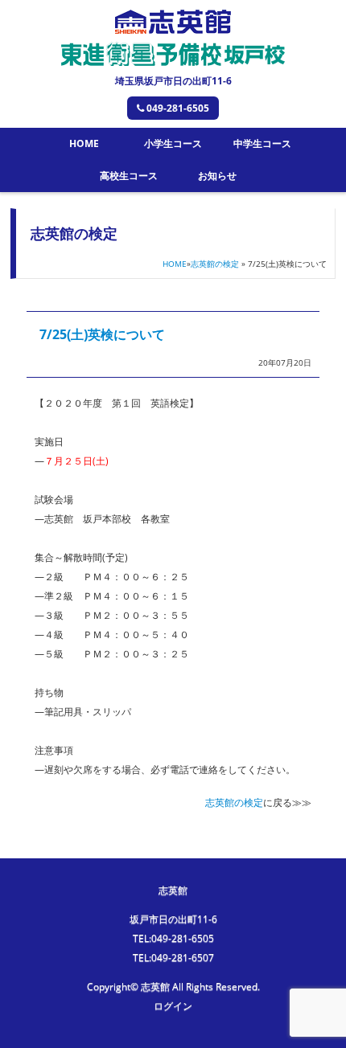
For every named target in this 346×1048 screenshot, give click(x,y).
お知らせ (217, 175)
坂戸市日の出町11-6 (173, 919)
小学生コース (173, 143)
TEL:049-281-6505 (173, 938)
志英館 (173, 890)
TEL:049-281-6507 (173, 957)
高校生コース (129, 175)
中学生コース (262, 143)
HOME (84, 143)
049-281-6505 (177, 108)
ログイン (173, 1006)
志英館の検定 (215, 263)
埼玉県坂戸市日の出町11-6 (173, 81)
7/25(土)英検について (102, 334)
